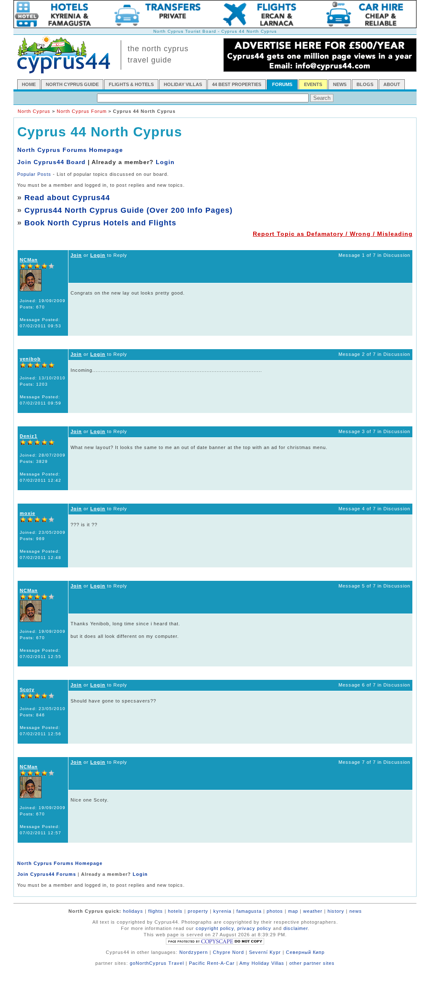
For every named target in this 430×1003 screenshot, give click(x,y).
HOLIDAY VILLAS (183, 84)
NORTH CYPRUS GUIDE (72, 84)
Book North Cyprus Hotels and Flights (100, 223)
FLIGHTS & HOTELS (131, 84)
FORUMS (282, 84)
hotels (175, 911)
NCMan (29, 259)
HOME (29, 84)
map (293, 911)
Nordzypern (193, 952)
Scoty (27, 689)
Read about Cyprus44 (67, 197)
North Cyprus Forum (82, 111)
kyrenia (222, 911)
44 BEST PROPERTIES (236, 84)
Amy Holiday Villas (261, 963)
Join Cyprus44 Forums (46, 874)
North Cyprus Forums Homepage (70, 149)
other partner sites (312, 963)
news (355, 911)
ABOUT (391, 84)
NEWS (339, 84)
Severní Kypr (265, 952)
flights (155, 911)
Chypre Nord (228, 952)
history (336, 911)
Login (165, 162)
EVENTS (313, 84)
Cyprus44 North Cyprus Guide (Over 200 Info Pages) (128, 210)
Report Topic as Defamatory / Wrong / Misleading (333, 233)
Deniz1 (28, 436)
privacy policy (254, 928)
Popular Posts (34, 174)
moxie (27, 513)
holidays (133, 911)
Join (76, 255)
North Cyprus (34, 111)
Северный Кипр (305, 952)
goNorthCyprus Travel (157, 963)
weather (312, 911)
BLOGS (365, 84)
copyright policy (215, 928)
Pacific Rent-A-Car (212, 963)
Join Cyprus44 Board (51, 162)
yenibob (30, 358)
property (198, 911)
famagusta (249, 911)
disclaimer (295, 928)
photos (275, 911)
